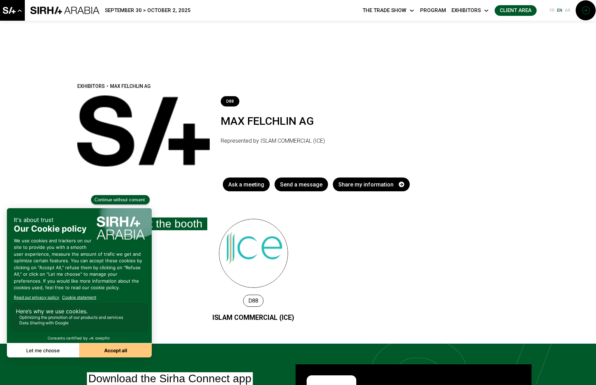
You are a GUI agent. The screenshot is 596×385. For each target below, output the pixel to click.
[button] (516, 10)
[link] (12, 10)
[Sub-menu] (19, 11)
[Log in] (585, 10)
